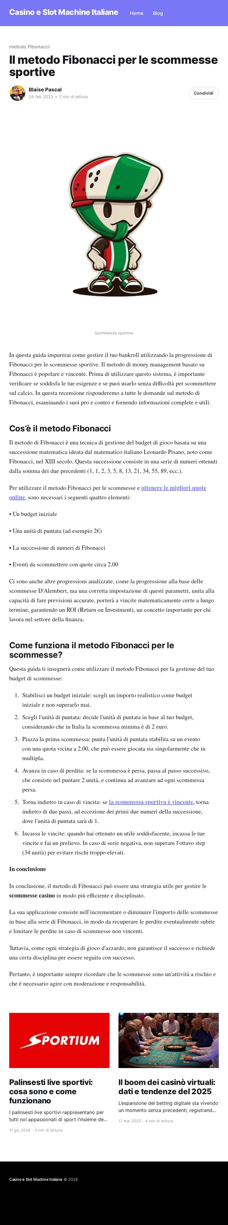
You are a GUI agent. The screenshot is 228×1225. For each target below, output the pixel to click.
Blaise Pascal (45, 90)
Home (136, 13)
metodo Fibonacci (29, 47)
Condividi (203, 93)
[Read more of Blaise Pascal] (17, 93)
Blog (158, 13)
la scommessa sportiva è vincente (151, 801)
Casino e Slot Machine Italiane (63, 12)
